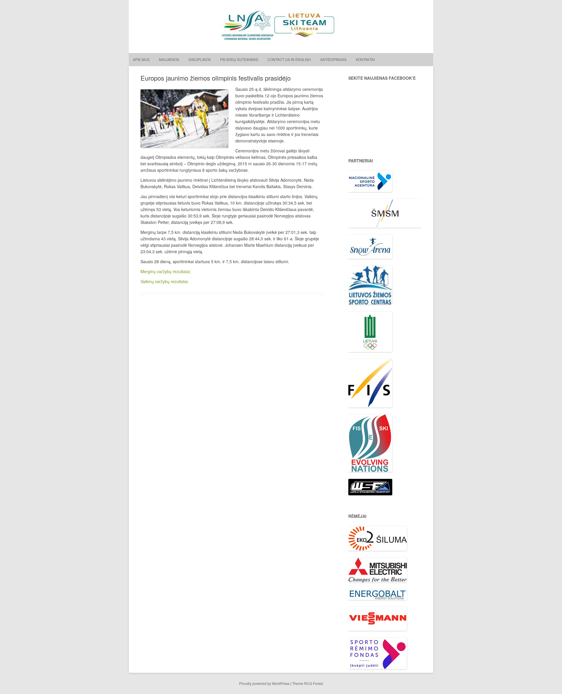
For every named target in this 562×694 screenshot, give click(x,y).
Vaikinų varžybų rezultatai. (164, 281)
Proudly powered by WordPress (264, 683)
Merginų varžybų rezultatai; (165, 271)
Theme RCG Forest (307, 683)
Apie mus (141, 59)
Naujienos (169, 59)
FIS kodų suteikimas (239, 59)
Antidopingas (333, 59)
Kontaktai (365, 59)
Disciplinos (200, 59)
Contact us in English (289, 59)
